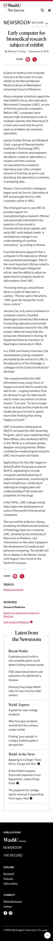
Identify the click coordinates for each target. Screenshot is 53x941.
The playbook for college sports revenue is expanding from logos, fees (26, 794)
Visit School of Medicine (16, 622)
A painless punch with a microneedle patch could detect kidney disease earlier (26, 661)
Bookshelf (9, 874)
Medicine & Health (13, 590)
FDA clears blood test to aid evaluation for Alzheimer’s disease (26, 676)
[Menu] (49, 7)
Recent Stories (18, 650)
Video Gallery (11, 883)
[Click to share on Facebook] (27, 59)
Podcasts (8, 879)
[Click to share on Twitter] (34, 59)
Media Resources (13, 901)
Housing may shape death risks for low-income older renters (25, 691)
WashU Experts (19, 704)
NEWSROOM (18, 23)
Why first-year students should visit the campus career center (23, 725)
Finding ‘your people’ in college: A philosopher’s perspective (23, 740)
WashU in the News (22, 754)
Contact (8, 906)
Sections (38, 23)
